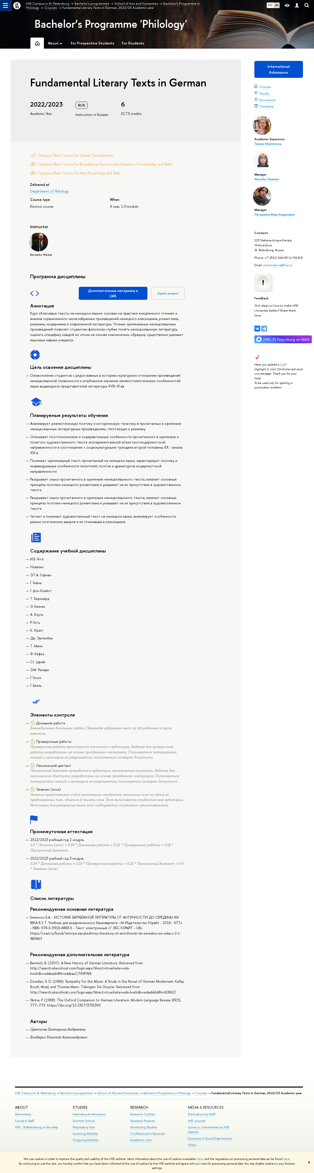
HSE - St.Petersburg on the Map (36, 1127)
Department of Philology (49, 191)
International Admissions (278, 69)
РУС (270, 5)
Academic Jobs (141, 1140)
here (199, 1159)
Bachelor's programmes (76, 1093)
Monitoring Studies (143, 1127)
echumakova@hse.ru (277, 265)
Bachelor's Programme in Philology (167, 1093)
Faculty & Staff (24, 1121)
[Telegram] (264, 328)
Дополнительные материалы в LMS (113, 293)
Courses (265, 86)
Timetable (266, 106)
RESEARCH (139, 1107)
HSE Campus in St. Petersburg (35, 1093)
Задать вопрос (168, 293)
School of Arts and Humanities (118, 1093)
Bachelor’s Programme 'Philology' (111, 23)
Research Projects (142, 1121)
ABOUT (21, 1107)
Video (192, 1145)
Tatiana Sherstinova (267, 144)
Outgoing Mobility (85, 1140)
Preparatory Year (84, 1127)
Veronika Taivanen (266, 179)
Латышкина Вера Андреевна (274, 215)
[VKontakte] (257, 328)
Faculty (264, 93)
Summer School (84, 1121)
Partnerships (23, 1114)
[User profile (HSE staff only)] (297, 5)
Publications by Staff (201, 1114)
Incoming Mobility (85, 1134)
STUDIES (80, 1107)
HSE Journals (196, 1121)
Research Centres (142, 1114)
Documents (267, 100)
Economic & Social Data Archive (210, 1138)
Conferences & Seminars (147, 1134)
